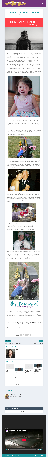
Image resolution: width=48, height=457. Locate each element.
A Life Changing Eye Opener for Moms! (28, 371)
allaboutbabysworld (15, 394)
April (17, 349)
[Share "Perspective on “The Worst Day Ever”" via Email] (28, 335)
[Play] (6, 449)
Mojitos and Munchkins (16, 327)
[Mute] (40, 449)
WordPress (22, 455)
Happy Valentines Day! (9, 371)
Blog (20, 14)
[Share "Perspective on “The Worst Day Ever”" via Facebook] (21, 335)
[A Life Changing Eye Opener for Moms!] (29, 366)
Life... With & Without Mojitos (26, 14)
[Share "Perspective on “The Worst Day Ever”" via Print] (30, 335)
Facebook (39, 323)
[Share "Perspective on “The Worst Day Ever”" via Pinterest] (26, 335)
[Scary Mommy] (24, 411)
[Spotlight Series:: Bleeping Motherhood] (38, 366)
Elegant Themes (12, 455)
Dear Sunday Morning (35, 322)
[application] (24, 440)
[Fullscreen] (41, 449)
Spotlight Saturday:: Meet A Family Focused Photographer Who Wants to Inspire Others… (19, 380)
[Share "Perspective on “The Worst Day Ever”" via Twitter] (23, 335)
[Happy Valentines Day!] (10, 366)
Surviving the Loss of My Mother (23, 322)
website (25, 325)
